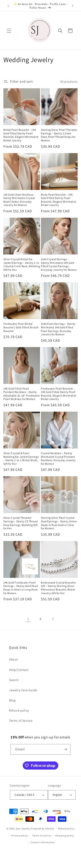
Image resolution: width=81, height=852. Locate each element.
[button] (9, 31)
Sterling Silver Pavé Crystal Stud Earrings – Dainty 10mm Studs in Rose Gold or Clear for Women (58, 523)
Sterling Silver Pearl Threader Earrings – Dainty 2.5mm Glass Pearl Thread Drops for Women (59, 135)
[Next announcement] (73, 6)
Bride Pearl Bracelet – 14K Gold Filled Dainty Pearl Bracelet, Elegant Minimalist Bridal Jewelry (58, 200)
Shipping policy (64, 835)
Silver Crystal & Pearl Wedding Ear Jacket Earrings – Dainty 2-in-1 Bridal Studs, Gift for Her (21, 458)
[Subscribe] (65, 749)
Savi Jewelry (23, 828)
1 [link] (28, 619)
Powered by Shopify (42, 828)
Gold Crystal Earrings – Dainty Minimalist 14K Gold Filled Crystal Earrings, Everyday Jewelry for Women (59, 264)
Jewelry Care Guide (23, 690)
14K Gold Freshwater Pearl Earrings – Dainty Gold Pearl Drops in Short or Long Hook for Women (20, 588)
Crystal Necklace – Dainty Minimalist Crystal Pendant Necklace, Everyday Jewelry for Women (58, 458)
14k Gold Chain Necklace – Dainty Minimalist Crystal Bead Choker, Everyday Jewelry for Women (19, 200)
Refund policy (19, 710)
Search (14, 680)
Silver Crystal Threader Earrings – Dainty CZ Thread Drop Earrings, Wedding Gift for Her (20, 523)
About (13, 659)
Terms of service (41, 835)
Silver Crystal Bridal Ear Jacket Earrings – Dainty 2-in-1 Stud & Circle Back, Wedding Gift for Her (21, 264)
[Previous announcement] (8, 6)
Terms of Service (21, 721)
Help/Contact (19, 670)
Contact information (42, 842)
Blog (12, 700)
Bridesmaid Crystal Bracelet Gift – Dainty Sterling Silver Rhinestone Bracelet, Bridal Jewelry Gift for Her (58, 588)
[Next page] (53, 619)
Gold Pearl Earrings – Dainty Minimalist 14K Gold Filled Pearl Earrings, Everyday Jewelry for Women (58, 329)
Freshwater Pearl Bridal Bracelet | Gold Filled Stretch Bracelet (20, 327)
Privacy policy (19, 835)
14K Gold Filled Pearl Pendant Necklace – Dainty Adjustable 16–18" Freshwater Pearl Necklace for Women (21, 394)
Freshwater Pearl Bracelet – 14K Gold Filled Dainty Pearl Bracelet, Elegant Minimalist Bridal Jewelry (58, 394)
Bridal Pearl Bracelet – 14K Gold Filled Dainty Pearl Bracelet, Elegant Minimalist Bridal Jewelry (20, 135)
